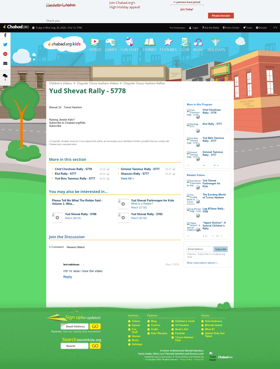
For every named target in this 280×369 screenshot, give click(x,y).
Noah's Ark (181, 329)
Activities (130, 44)
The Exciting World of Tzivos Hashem (214, 196)
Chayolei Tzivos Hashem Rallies (144, 83)
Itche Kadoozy (213, 321)
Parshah (180, 333)
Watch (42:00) (139, 218)
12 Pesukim (182, 325)
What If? (210, 329)
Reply (67, 277)
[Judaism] (16, 28)
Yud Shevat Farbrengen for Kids (152, 200)
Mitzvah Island (213, 325)
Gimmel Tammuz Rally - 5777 (140, 169)
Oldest (80, 247)
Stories (136, 336)
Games (111, 44)
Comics (155, 325)
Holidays (216, 44)
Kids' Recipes (159, 333)
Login (195, 27)
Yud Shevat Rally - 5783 (146, 214)
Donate (263, 27)
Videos (94, 44)
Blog (154, 321)
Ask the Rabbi (212, 27)
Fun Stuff (134, 331)
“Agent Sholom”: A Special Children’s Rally (214, 225)
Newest (72, 247)
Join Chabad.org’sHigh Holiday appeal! (124, 4)
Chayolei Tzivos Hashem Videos (98, 83)
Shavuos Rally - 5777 (135, 173)
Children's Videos (140, 67)
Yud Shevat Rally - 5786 (80, 214)
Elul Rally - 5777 (65, 173)
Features (168, 44)
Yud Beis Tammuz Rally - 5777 (75, 178)
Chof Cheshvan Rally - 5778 (73, 169)
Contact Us (199, 359)
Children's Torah (185, 321)
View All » (127, 178)
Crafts (154, 329)
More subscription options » (202, 262)
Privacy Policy (186, 359)
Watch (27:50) (139, 207)
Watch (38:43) (73, 218)
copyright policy (69, 144)
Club (185, 44)
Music (198, 44)
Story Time (149, 44)
